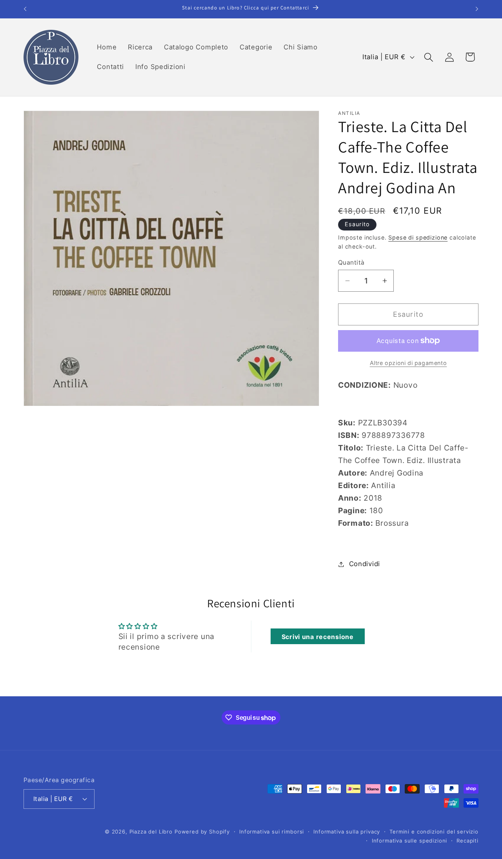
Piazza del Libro (151, 831)
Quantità (351, 262)
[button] (428, 57)
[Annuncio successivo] (477, 9)
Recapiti (467, 840)
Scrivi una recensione (318, 637)
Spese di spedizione (417, 237)
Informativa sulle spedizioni (409, 840)
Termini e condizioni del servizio (433, 831)
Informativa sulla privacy (346, 831)
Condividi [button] (364, 564)
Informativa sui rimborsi (271, 831)
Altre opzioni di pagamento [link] (408, 363)
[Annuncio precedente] (25, 9)
